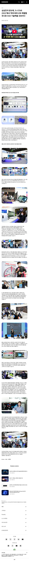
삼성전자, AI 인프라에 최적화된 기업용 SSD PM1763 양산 (18, 485)
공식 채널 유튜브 (22, 539)
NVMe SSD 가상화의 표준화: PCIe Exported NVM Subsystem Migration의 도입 (17, 492)
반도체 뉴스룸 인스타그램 (20, 545)
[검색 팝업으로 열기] (19, 2)
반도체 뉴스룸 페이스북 (12, 545)
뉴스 (4, 500)
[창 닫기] (26, 552)
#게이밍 (9, 459)
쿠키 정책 (9, 556)
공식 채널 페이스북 (14, 539)
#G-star (3, 459)
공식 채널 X (10, 539)
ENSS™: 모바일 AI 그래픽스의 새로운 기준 (16, 478)
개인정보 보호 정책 (4, 556)
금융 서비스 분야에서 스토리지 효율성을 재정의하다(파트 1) (18, 471)
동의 (14, 559)
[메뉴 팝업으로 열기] (26, 2)
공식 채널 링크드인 (18, 539)
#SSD (6, 459)
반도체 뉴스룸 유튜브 (16, 545)
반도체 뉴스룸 (8, 545)
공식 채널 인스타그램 (6, 539)
